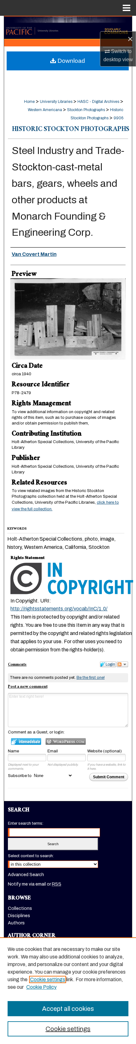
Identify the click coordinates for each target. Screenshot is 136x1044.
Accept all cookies (68, 1008)
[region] (68, 990)
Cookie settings (47, 979)
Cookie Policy (41, 987)
